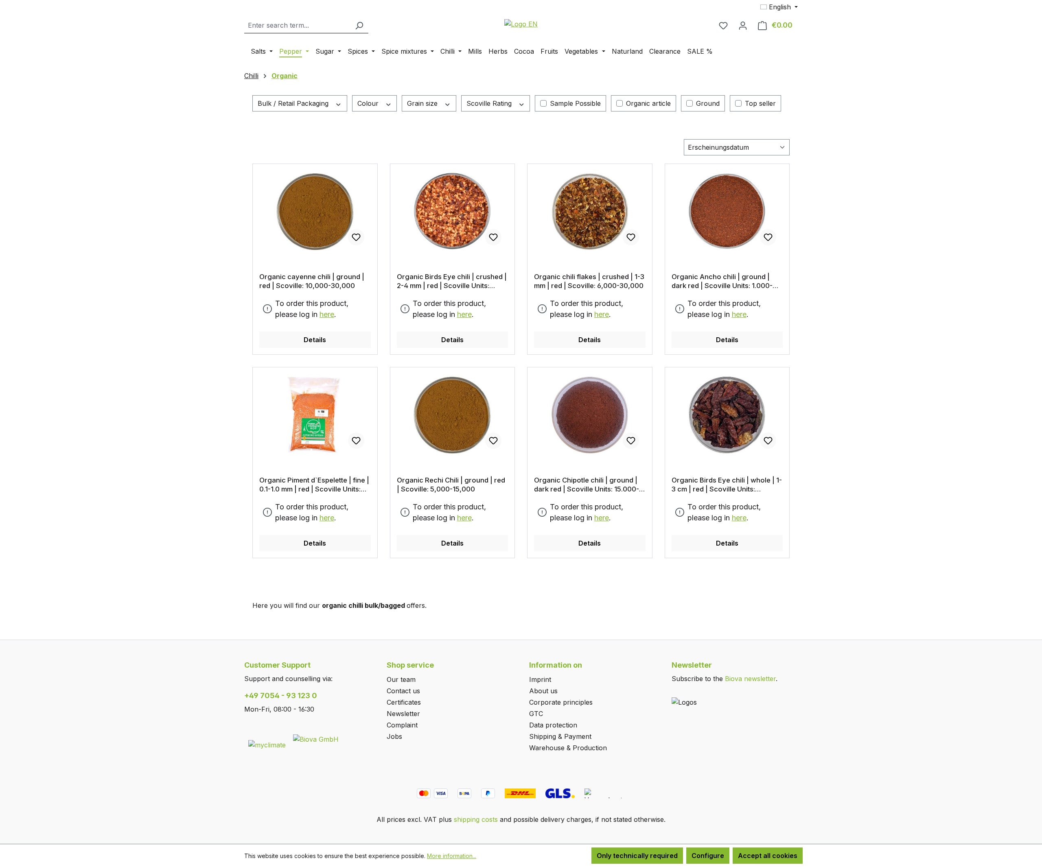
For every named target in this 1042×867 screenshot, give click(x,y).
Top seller (760, 103)
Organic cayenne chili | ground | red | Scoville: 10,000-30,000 (311, 281)
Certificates (404, 702)
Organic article (648, 103)
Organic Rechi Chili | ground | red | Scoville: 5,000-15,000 (451, 484)
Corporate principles (561, 702)
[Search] (359, 25)
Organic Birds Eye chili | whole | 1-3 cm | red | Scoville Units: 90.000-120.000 (727, 485)
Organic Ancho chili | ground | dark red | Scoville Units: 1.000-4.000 (722, 281)
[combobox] (297, 25)
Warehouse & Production (568, 748)
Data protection (553, 725)
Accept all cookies (767, 856)
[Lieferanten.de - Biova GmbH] (316, 738)
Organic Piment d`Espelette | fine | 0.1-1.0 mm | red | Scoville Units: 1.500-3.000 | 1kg (314, 485)
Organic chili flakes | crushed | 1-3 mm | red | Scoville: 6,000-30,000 (589, 281)
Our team (401, 679)
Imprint (540, 679)
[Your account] (743, 25)
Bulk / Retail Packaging (294, 103)
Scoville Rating (490, 103)
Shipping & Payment (560, 736)
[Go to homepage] (521, 23)
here (327, 314)
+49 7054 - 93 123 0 (280, 695)
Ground (708, 103)
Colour (369, 103)
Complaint (402, 725)
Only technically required (637, 856)
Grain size (423, 103)
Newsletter (403, 714)
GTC (536, 714)
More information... (451, 855)
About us (543, 691)
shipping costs (476, 819)
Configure (708, 856)
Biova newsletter (750, 679)
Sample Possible (575, 103)
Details (315, 340)
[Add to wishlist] (356, 237)
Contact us (403, 691)
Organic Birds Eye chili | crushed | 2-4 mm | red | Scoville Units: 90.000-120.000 (452, 281)
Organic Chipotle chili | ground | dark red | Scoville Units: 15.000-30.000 (586, 485)
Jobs (394, 736)
